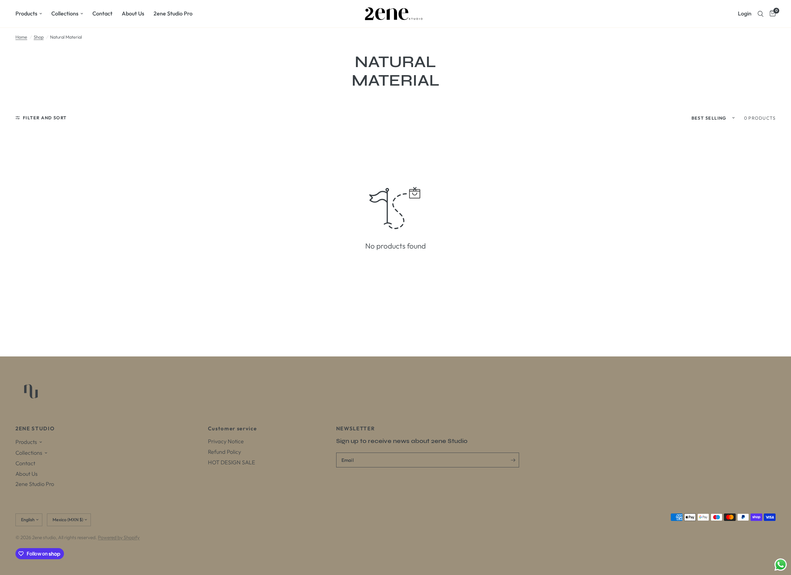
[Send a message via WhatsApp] (780, 564)
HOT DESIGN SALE (231, 462)
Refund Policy (224, 451)
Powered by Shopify (119, 537)
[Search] (761, 14)
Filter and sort (45, 118)
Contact (102, 13)
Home (21, 37)
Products (26, 13)
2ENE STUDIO (34, 428)
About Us (133, 13)
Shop (39, 37)
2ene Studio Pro (173, 13)
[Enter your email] (513, 460)
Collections (64, 13)
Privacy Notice (226, 441)
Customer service (232, 428)
